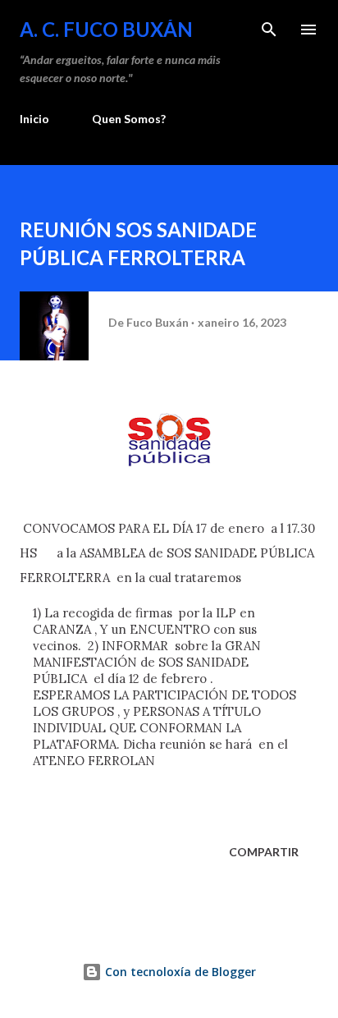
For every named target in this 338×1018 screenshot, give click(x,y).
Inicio (34, 119)
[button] (100, 799)
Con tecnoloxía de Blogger (179, 971)
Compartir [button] (264, 852)
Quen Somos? (129, 119)
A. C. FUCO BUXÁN (106, 29)
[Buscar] (269, 29)
